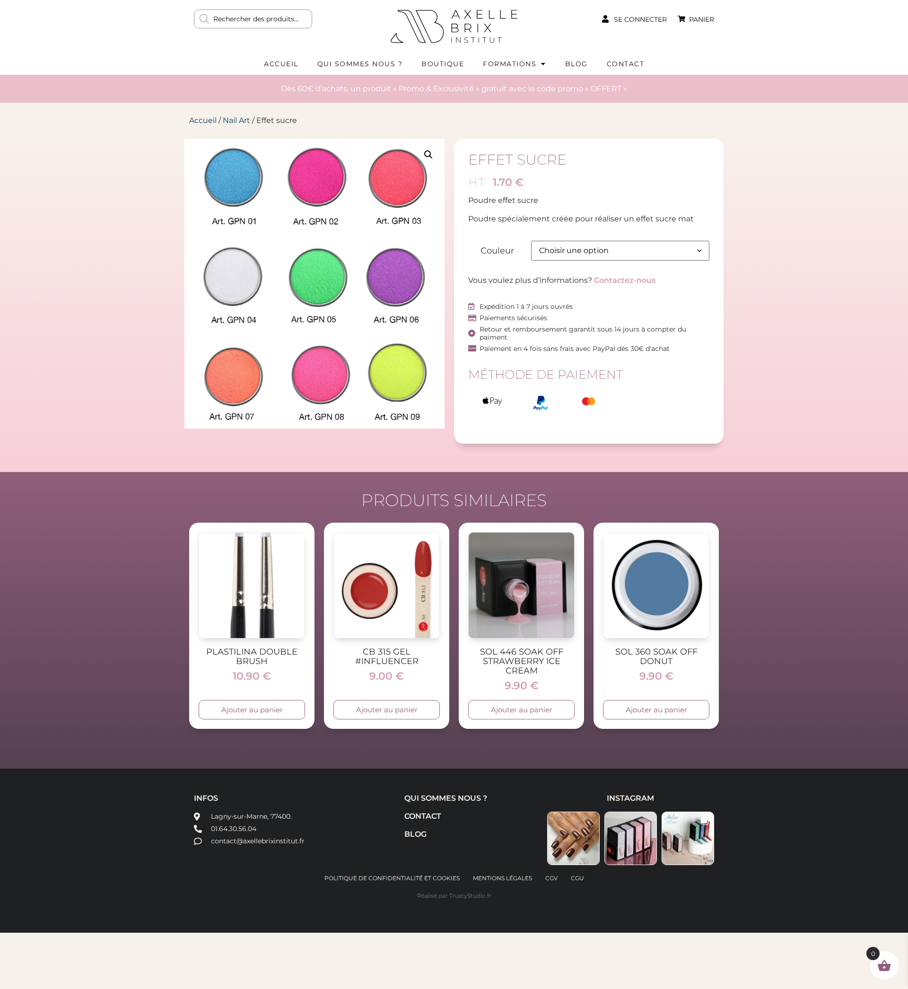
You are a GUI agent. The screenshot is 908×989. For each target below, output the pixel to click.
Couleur (497, 250)
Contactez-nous (624, 280)
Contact (626, 64)
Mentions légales (502, 878)
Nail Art (236, 120)
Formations (509, 64)
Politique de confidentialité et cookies (392, 878)
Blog (576, 64)
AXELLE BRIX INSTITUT (454, 26)
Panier (701, 19)
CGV (551, 878)
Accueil (281, 64)
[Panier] (681, 18)
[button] (428, 154)
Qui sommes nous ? (360, 64)
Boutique (442, 64)
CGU (577, 878)
